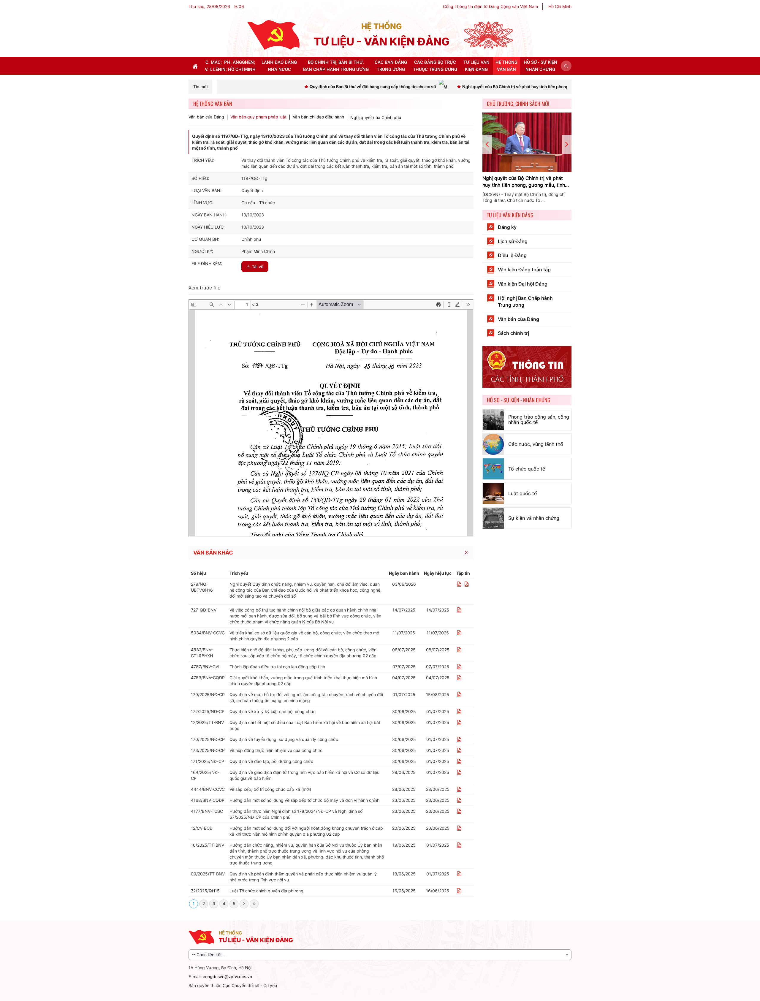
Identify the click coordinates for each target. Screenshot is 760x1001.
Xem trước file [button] (204, 288)
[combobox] (380, 954)
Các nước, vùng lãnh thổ (535, 444)
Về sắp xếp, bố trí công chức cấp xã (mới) (270, 789)
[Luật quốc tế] (493, 493)
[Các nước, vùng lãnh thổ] (493, 444)
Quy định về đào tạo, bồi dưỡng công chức (271, 761)
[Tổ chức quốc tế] (493, 468)
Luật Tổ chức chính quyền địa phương (266, 890)
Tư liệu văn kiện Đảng (510, 215)
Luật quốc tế (522, 493)
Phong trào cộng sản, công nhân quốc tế (538, 419)
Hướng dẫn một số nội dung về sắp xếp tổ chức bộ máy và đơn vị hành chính (304, 800)
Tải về (257, 266)
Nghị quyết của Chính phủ (375, 117)
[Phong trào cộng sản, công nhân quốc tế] (493, 419)
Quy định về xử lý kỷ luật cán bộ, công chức (272, 711)
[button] (566, 66)
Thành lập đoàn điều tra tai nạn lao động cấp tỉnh (277, 666)
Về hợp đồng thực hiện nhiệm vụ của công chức (275, 750)
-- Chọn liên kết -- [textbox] (209, 954)
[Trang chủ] (273, 34)
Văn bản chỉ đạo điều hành (318, 117)
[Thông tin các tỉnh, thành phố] (526, 366)
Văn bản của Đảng (206, 117)
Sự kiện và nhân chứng (533, 518)
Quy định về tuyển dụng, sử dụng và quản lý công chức (283, 739)
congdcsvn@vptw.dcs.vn (227, 976)
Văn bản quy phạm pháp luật (258, 117)
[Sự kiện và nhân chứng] (493, 518)
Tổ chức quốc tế (526, 469)
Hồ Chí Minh (559, 6)
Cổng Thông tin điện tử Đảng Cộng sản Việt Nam (490, 6)
